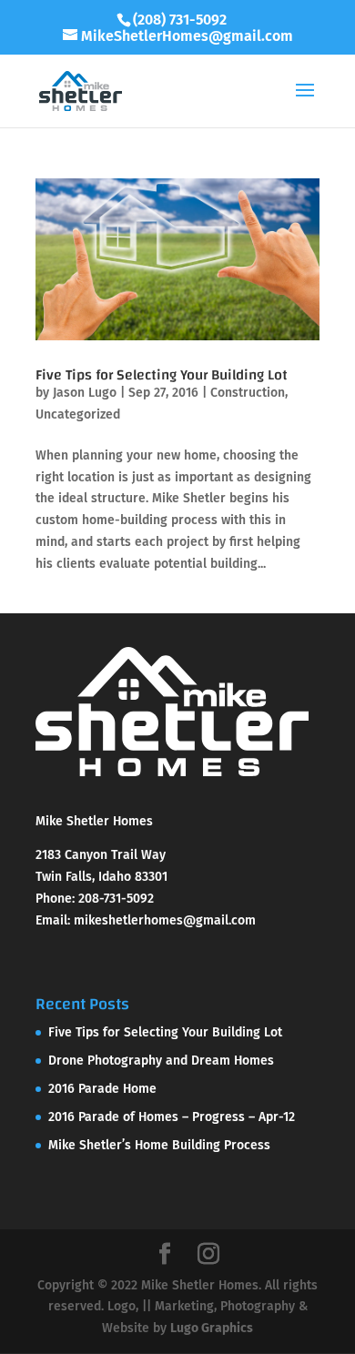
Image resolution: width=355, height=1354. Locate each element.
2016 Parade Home (102, 1088)
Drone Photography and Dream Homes (161, 1060)
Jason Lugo (85, 392)
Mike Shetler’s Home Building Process (159, 1145)
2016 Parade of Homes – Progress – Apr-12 (171, 1117)
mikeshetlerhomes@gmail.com (165, 920)
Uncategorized (78, 414)
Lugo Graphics (211, 1328)
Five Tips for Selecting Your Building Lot (162, 375)
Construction (247, 392)
